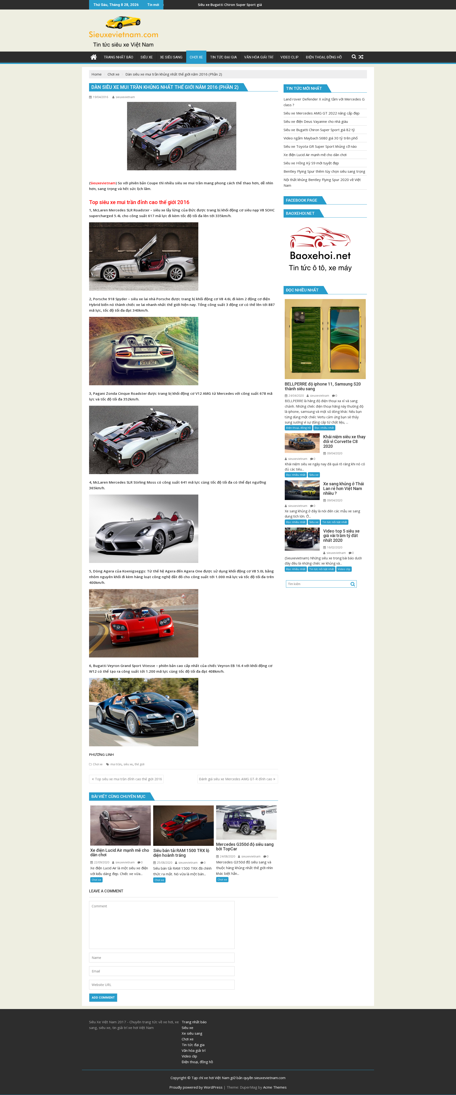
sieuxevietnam (125, 97)
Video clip (344, 569)
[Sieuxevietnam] (93, 56)
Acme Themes (275, 1087)
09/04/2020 (334, 453)
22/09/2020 (101, 862)
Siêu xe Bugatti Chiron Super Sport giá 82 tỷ (173, 4)
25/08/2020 (164, 863)
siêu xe (128, 764)
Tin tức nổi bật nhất (334, 522)
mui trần (116, 764)
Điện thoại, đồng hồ (298, 427)
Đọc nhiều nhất (324, 427)
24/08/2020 (227, 856)
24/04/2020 (296, 396)
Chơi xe (98, 764)
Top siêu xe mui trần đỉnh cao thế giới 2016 (139, 202)
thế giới (139, 764)
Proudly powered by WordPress (196, 1087)
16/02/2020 (334, 547)
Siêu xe (313, 474)
